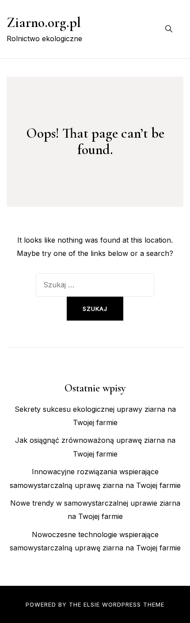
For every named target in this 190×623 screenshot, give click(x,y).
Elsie (92, 604)
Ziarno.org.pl (44, 22)
